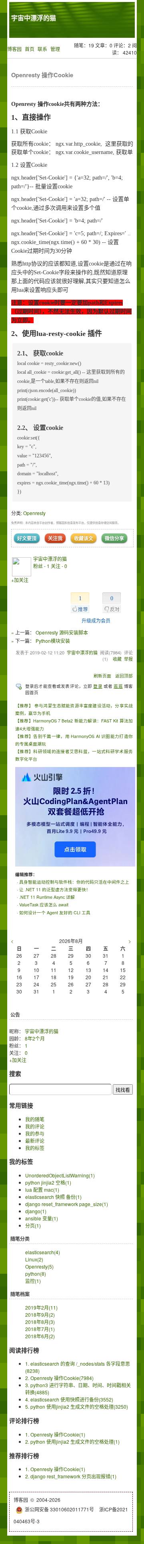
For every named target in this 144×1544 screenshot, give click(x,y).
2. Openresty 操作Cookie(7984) (59, 1377)
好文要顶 (26, 538)
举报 (128, 659)
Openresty (34, 512)
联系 (42, 48)
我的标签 (34, 1147)
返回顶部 (124, 676)
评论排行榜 (24, 1420)
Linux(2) (34, 1259)
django (35, 1211)
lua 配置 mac (42, 1189)
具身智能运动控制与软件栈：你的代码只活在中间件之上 (74, 882)
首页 (29, 48)
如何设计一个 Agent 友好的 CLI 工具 (54, 912)
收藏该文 (83, 538)
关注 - (59, 565)
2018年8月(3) (40, 1321)
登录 (97, 686)
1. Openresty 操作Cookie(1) (55, 1434)
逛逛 (118, 686)
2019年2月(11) (41, 1307)
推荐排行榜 (24, 1455)
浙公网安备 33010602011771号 (59, 1509)
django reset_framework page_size (66, 1203)
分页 (33, 1225)
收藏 (117, 659)
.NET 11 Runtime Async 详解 (47, 897)
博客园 (14, 48)
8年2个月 (35, 1038)
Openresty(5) (39, 1266)
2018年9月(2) (40, 1314)
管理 (55, 48)
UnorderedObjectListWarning (60, 1175)
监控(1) (33, 1280)
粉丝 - (41, 565)
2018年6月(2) (40, 1336)
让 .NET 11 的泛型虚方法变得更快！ (54, 889)
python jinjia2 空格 (48, 1182)
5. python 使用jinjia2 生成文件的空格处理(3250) (76, 1406)
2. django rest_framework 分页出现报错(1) (70, 1476)
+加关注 (19, 579)
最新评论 (34, 1140)
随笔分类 (20, 1238)
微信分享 (114, 538)
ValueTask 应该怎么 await (43, 905)
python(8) (35, 1273)
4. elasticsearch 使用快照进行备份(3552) (69, 1399)
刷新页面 (102, 676)
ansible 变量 (41, 1218)
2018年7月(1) (40, 1328)
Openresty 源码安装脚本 (62, 632)
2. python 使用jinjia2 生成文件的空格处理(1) (72, 1441)
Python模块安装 (53, 640)
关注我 (55, 538)
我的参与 (34, 1133)
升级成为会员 (96, 620)
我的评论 (34, 1126)
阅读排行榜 (24, 1350)
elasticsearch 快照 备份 (53, 1196)
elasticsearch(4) (42, 1252)
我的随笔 (34, 1119)
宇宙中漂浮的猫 (33, 17)
